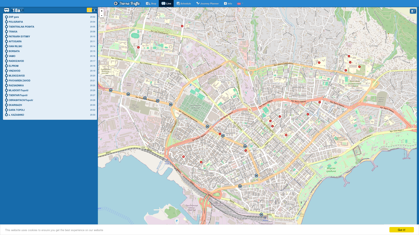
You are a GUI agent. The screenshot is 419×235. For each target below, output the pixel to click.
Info (230, 3)
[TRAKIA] (245, 146)
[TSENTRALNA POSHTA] (256, 175)
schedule (186, 3)
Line (168, 3)
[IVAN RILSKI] (171, 104)
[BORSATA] (157, 101)
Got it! (401, 230)
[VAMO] (145, 98)
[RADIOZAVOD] (128, 94)
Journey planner (209, 3)
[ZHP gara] (261, 214)
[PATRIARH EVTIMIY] (223, 136)
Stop (153, 3)
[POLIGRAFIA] (240, 186)
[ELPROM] (110, 90)
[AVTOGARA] (207, 126)
